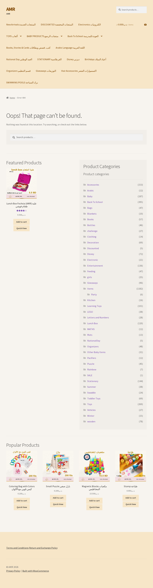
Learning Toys (94, 305)
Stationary (92, 381)
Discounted (93, 248)
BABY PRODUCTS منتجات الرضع (42, 36)
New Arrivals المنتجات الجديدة (21, 24)
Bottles (91, 225)
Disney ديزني (73, 59)
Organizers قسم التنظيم (18, 70)
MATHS (91, 329)
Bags (89, 207)
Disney (90, 253)
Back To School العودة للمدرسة (83, 36)
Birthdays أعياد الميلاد (95, 59)
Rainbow (91, 369)
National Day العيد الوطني (19, 59)
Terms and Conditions (17, 547)
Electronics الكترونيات (89, 24)
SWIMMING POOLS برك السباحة (22, 82)
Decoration (93, 242)
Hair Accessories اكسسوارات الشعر (79, 70)
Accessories (93, 184)
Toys (89, 404)
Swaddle (91, 392)
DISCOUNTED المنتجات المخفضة (57, 24)
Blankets (92, 213)
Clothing (91, 236)
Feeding (91, 271)
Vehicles (91, 409)
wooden (91, 421)
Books (90, 219)
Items (90, 288)
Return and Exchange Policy (43, 547)
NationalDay (93, 340)
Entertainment (95, 265)
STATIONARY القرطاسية (49, 59)
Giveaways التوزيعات (46, 70)
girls (89, 277)
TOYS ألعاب (12, 36)
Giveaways (92, 282)
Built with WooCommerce (35, 570)
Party (94, 294)
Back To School (95, 201)
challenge (92, 230)
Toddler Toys (93, 398)
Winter (90, 415)
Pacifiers (91, 357)
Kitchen (91, 300)
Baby (89, 196)
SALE (89, 375)
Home (12, 97)
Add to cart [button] (21, 221)
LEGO (90, 311)
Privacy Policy (13, 570)
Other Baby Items (96, 352)
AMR (10, 9)
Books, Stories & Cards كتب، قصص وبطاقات (28, 47)
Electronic (92, 259)
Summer (91, 386)
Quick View (21, 228)
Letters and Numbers (98, 317)
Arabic (90, 190)
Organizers (93, 346)
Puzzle (90, 363)
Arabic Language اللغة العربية (70, 47)
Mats (89, 334)
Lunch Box (92, 323)
